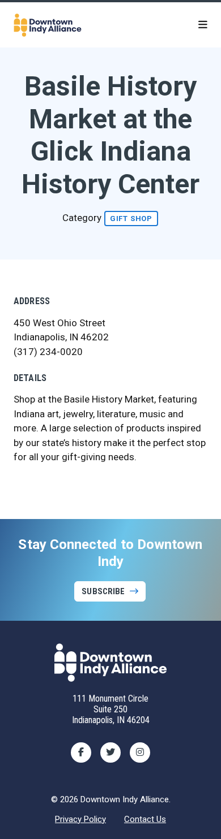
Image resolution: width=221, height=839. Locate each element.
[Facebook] (81, 752)
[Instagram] (140, 752)
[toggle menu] (202, 25)
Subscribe (103, 591)
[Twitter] (110, 752)
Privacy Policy (80, 819)
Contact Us (145, 819)
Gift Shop (131, 218)
